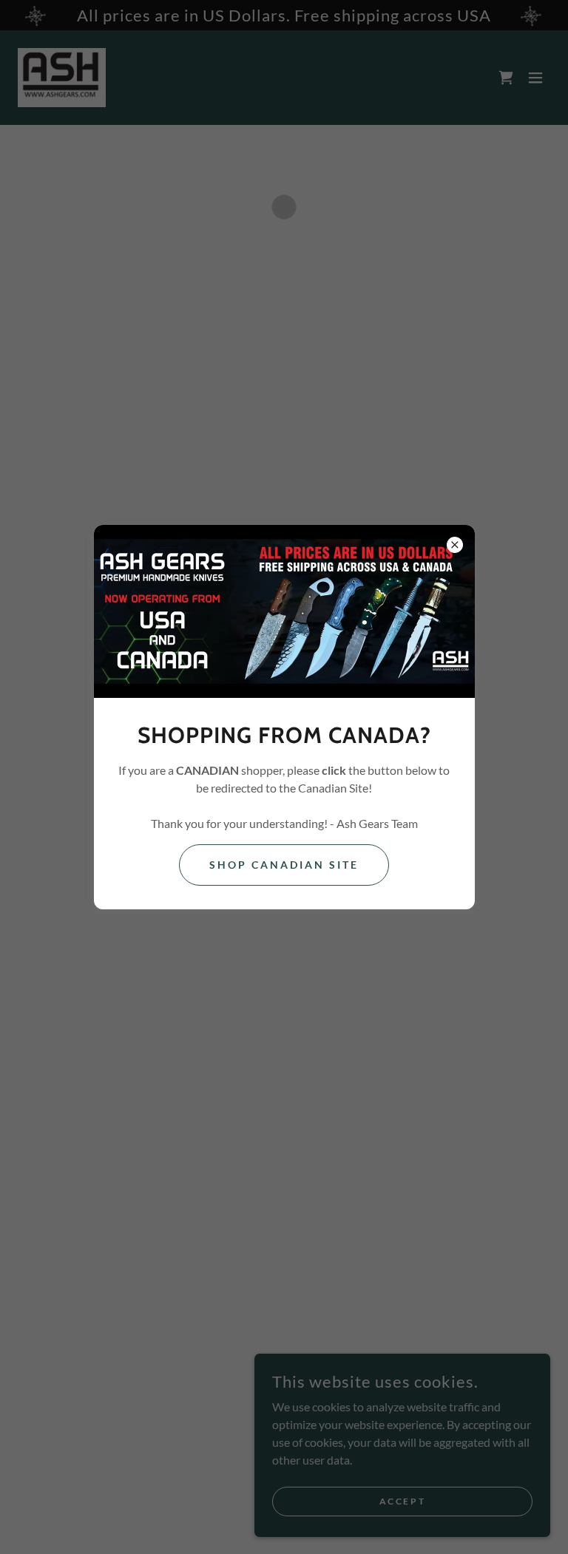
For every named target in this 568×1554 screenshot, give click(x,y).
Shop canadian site (284, 864)
